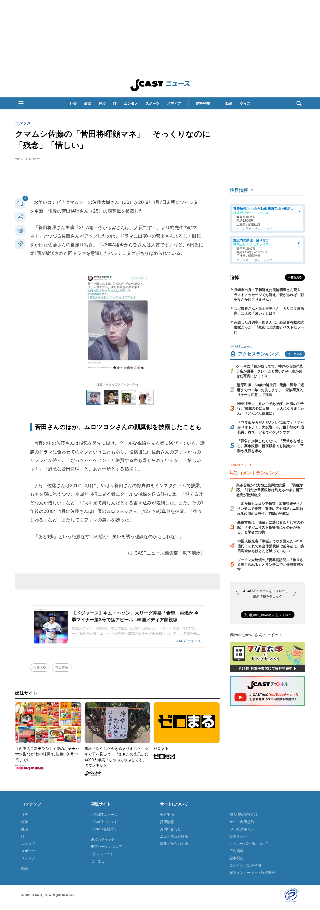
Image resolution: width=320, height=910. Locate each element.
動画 (229, 103)
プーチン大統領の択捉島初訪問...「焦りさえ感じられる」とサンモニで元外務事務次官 (270, 565)
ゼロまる (98, 861)
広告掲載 (237, 851)
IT (114, 103)
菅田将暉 (61, 667)
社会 (73, 103)
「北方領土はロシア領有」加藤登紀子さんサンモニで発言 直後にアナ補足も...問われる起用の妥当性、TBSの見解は (270, 508)
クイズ (245, 103)
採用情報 (167, 822)
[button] (21, 103)
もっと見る (295, 354)
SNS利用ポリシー (244, 829)
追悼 (234, 277)
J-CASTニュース (104, 814)
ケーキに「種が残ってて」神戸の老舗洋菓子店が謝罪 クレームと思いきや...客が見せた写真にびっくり (269, 371)
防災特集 (203, 103)
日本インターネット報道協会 (252, 872)
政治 (87, 103)
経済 (102, 103)
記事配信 (237, 858)
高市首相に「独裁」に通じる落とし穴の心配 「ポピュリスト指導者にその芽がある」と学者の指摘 (270, 527)
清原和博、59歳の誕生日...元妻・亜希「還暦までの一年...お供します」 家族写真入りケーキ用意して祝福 (270, 390)
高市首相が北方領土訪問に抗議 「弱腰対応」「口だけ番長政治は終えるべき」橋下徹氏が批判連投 (269, 490)
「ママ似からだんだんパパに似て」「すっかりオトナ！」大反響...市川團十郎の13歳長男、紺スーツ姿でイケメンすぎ (271, 427)
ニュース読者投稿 (174, 836)
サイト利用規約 (242, 822)
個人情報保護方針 (244, 814)
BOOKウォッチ (103, 839)
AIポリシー (238, 836)
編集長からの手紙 (174, 843)
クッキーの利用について (249, 843)
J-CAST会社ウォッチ (107, 829)
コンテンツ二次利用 (245, 865)
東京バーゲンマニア (106, 846)
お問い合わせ (170, 829)
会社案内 (167, 814)
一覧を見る (295, 277)
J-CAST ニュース (160, 84)
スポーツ (153, 103)
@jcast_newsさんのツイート (256, 634)
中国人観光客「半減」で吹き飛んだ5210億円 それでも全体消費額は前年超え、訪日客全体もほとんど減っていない (271, 546)
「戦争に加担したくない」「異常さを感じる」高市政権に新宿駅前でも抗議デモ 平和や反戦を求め (270, 446)
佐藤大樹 (39, 667)
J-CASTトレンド (104, 822)
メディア (174, 103)
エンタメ (131, 103)
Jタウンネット (102, 854)
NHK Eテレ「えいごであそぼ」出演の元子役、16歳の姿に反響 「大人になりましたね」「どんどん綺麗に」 (270, 408)
